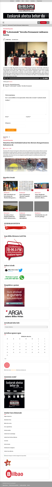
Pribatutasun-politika (13, 485)
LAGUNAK (18, 0)
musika (19, 86)
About (28, 485)
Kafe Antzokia (7, 444)
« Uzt (5, 358)
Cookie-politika (23, 485)
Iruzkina (7, 100)
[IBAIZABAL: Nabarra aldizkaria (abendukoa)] (26, 206)
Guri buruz (12, 0)
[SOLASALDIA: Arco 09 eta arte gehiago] (41, 206)
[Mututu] (43, 78)
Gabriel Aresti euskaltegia (9, 433)
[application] (26, 78)
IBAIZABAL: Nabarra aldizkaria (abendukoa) (25, 216)
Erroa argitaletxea (8, 426)
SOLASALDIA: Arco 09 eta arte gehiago (41, 215)
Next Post (5, 137)
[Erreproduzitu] (5, 78)
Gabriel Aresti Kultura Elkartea (10, 437)
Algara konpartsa (8, 416)
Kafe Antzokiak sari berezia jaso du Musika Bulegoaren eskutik (9, 196)
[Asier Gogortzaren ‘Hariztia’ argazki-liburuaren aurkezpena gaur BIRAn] (26, 186)
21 (32, 349)
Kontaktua (33, 0)
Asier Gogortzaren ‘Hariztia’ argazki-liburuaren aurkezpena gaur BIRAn (24, 196)
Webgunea (7, 123)
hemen (10, 81)
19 (19, 349)
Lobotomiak (13, 86)
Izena (7, 116)
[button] (38, 22)
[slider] (46, 78)
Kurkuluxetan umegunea (9, 447)
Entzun (27, 0)
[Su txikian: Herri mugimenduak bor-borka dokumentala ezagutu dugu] (10, 206)
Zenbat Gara (13, 370)
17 (7, 349)
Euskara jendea (7, 430)
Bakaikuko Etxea (7, 419)
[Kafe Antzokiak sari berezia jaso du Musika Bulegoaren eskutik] (10, 186)
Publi (23, 0)
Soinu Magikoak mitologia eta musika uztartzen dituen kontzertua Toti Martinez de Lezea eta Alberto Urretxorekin (41, 196)
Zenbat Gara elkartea (8, 451)
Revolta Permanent (27, 86)
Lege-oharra (5, 485)
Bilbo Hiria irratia (8, 423)
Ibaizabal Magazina (8, 28)
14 (32, 346)
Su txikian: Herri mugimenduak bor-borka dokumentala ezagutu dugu (9, 216)
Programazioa (39, 0)
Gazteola (6, 440)
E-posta (28, 116)
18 (13, 349)
